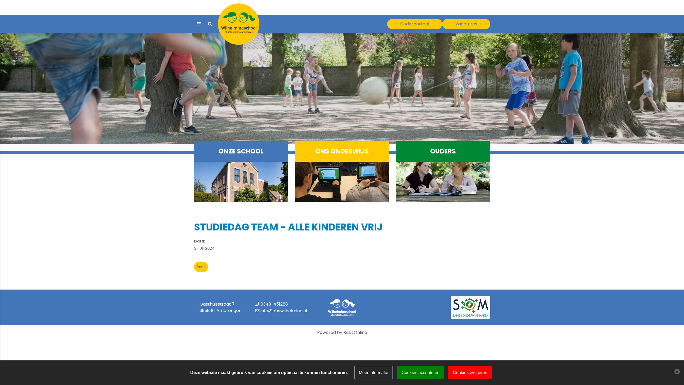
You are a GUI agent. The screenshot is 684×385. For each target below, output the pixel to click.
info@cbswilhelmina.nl (284, 311)
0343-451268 (274, 304)
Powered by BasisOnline (342, 332)
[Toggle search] (210, 24)
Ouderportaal (414, 24)
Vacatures (466, 24)
